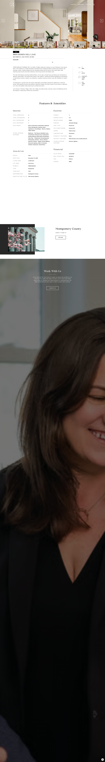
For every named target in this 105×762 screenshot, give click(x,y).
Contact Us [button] (52, 288)
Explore (60, 237)
